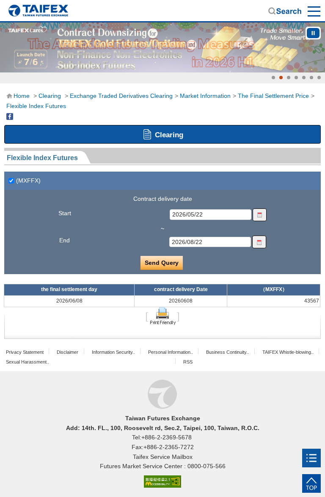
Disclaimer (67, 352)
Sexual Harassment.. (27, 361)
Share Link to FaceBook (9, 116)
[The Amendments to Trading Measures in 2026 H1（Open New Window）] (162, 47)
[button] (273, 77)
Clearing (50, 95)
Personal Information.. (170, 352)
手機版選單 (314, 11)
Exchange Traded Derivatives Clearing (121, 95)
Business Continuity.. (227, 352)
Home (38, 10)
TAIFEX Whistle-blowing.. (288, 352)
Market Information (205, 95)
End (64, 240)
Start (64, 213)
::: (8, 95)
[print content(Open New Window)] (162, 315)
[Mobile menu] (311, 458)
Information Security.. (113, 352)
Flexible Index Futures (36, 106)
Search (285, 11)
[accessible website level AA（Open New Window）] (162, 482)
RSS (188, 361)
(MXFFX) (28, 180)
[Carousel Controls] (313, 33)
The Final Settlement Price (273, 95)
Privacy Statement (25, 352)
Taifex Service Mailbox (163, 456)
